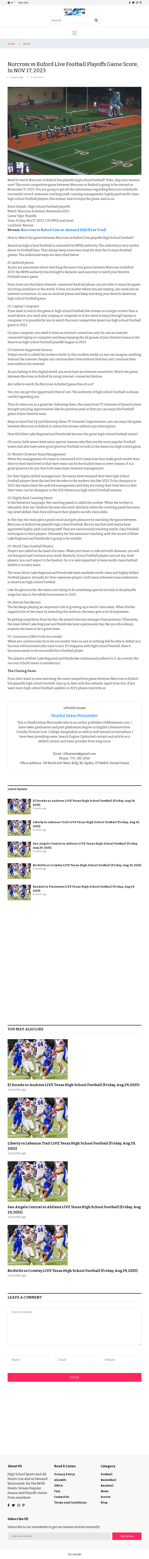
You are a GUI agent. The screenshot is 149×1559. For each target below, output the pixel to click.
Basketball (108, 1480)
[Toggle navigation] (74, 33)
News (26, 43)
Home (11, 43)
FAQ (57, 1491)
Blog (104, 1502)
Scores (106, 1497)
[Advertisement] (74, 933)
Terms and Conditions (70, 1502)
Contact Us (61, 1497)
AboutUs (60, 1480)
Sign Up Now (127, 1536)
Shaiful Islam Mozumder (74, 715)
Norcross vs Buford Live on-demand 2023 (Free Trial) (63, 230)
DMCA (58, 1485)
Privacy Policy (64, 1474)
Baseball (107, 1485)
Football (107, 1474)
